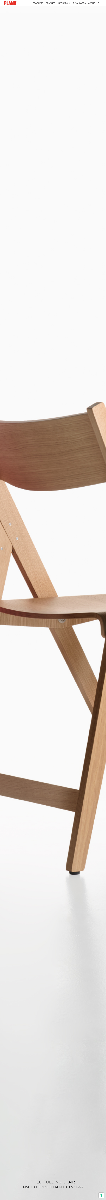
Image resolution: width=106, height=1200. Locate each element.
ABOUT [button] (91, 3)
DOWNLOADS (79, 3)
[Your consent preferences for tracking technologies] (101, 1195)
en (99, 3)
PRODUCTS (38, 3)
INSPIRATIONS (64, 3)
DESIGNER (50, 3)
